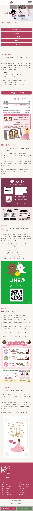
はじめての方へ (6, 490)
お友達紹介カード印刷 (16, 93)
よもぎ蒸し (5, 484)
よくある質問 (5, 492)
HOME (3, 22)
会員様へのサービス (22, 486)
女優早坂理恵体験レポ (23, 484)
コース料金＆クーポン (8, 488)
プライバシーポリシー (23, 490)
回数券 (16, 40)
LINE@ (16, 33)
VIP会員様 (16, 44)
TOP (3, 479)
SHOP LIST (24, 508)
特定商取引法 (20, 488)
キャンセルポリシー (22, 492)
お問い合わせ (20, 494)
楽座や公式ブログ (22, 480)
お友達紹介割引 (16, 29)
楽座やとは (5, 482)
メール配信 (16, 37)
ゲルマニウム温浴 (6, 486)
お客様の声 (20, 482)
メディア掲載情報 (6, 494)
